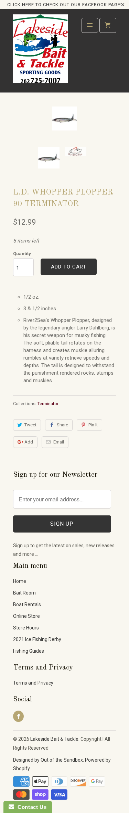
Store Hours (26, 627)
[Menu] (90, 25)
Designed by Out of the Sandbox (48, 760)
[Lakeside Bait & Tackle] (40, 53)
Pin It (93, 424)
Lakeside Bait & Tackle (54, 739)
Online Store (26, 616)
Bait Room (24, 593)
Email (58, 442)
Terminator (47, 403)
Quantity (22, 253)
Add (28, 442)
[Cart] (107, 25)
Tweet (30, 424)
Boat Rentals (27, 604)
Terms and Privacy (33, 683)
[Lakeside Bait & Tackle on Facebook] (18, 716)
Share (62, 424)
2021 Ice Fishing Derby (37, 639)
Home (19, 581)
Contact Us (30, 807)
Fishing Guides (28, 651)
